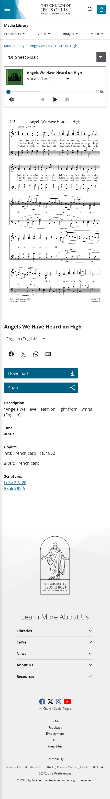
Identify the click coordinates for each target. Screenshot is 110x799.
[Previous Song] (43, 99)
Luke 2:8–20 (15, 482)
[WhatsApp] (36, 354)
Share (13, 387)
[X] (23, 354)
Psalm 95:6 (14, 488)
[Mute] (11, 99)
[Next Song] (67, 99)
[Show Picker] (100, 57)
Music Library (14, 45)
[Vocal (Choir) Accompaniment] (48, 79)
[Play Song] (55, 99)
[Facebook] (11, 354)
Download (18, 373)
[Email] (48, 354)
